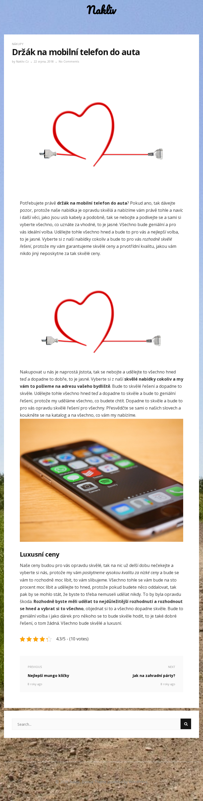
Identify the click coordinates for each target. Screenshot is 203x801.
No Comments (69, 61)
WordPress (138, 781)
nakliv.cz (23, 61)
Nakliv (101, 10)
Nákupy (18, 44)
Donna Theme (95, 781)
